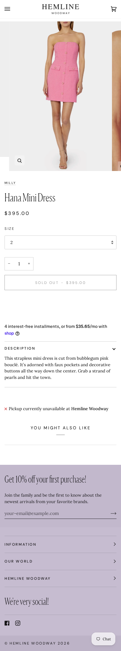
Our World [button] (19, 561)
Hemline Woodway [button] (28, 578)
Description (20, 348)
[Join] (109, 513)
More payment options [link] (27, 316)
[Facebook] (7, 623)
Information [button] (21, 544)
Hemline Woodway (33, 643)
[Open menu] (13, 9)
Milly (10, 183)
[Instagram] (17, 623)
